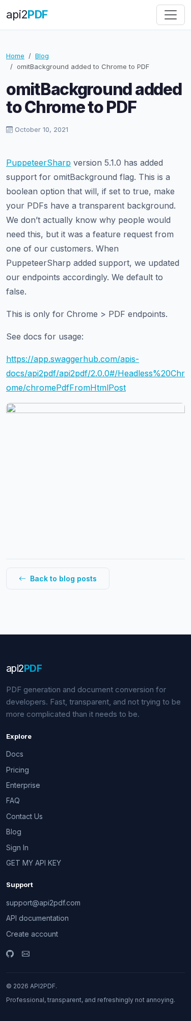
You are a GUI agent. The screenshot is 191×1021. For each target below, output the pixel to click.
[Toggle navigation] (170, 15)
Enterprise (23, 785)
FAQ (13, 800)
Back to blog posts (62, 578)
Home (15, 56)
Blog (42, 56)
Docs (14, 754)
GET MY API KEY (33, 862)
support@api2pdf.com (43, 902)
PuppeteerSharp (38, 162)
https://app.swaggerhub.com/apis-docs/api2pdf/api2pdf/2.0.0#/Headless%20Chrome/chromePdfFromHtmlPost (95, 373)
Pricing (17, 769)
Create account (32, 933)
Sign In (17, 847)
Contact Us (24, 816)
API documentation (37, 918)
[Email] (26, 954)
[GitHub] (10, 954)
